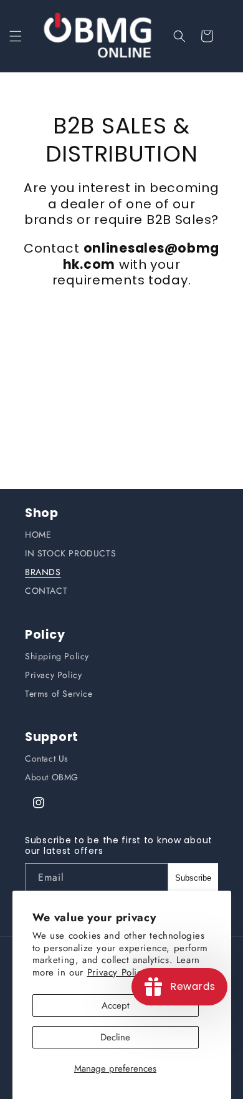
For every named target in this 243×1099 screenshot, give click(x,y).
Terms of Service (59, 693)
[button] (15, 36)
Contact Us (47, 758)
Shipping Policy (57, 656)
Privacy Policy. (118, 972)
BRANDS (43, 572)
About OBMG (52, 777)
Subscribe (193, 878)
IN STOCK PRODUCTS (70, 553)
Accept (116, 1005)
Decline (115, 1037)
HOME (38, 534)
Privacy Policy (53, 675)
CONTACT (46, 590)
